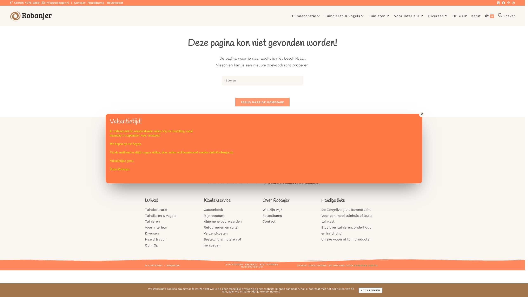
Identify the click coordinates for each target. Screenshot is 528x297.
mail (122, 152)
